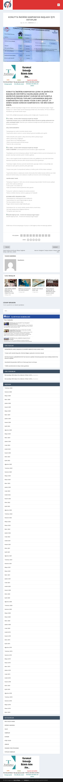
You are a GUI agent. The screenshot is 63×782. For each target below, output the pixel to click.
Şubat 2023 (8, 487)
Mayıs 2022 (8, 521)
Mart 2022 (7, 529)
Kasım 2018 (8, 681)
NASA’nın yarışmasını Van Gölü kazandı (25, 289)
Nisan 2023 (8, 479)
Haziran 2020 (8, 609)
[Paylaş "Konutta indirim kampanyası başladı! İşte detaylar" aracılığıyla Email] (46, 235)
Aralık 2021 (8, 540)
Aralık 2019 (8, 632)
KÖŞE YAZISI (8, 740)
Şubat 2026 (8, 403)
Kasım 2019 (8, 636)
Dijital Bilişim (17, 780)
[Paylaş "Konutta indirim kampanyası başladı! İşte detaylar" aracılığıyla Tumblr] (30, 235)
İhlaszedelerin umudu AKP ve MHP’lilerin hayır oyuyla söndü (50, 291)
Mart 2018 (7, 712)
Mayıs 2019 (8, 659)
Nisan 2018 (8, 708)
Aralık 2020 (8, 586)
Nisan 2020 (8, 617)
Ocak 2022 (7, 537)
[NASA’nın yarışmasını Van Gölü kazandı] (25, 283)
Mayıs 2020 (8, 613)
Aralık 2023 (8, 449)
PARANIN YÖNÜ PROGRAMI (12, 748)
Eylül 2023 (7, 460)
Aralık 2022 (8, 495)
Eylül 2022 (7, 506)
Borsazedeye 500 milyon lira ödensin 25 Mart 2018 (18, 375)
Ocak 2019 (7, 674)
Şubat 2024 (8, 441)
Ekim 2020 (7, 594)
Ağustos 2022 (8, 510)
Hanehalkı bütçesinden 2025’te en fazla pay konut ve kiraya (21, 362)
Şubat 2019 (8, 670)
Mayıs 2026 (8, 395)
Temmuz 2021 (8, 559)
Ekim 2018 (7, 685)
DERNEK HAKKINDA (10, 725)
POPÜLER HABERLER (10, 752)
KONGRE (7, 736)
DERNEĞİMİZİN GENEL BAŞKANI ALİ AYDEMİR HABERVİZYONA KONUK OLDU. (24, 349)
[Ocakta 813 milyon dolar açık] (38, 283)
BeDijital (26, 780)
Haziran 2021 (8, 563)
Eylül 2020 (7, 598)
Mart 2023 (7, 483)
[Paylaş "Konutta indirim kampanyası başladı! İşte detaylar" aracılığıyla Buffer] (39, 235)
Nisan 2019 (8, 662)
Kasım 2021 (8, 544)
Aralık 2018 (8, 678)
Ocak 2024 (7, 445)
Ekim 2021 (7, 548)
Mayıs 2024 (8, 434)
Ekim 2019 (7, 640)
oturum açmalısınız (19, 305)
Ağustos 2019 (8, 647)
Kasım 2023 (8, 453)
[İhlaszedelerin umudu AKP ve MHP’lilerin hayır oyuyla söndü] (52, 283)
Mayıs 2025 (8, 411)
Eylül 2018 (7, 689)
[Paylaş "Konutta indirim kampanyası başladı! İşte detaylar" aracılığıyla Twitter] (24, 235)
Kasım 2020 (8, 590)
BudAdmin (21, 260)
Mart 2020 (7, 620)
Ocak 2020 (7, 628)
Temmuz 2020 (8, 605)
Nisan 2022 (8, 525)
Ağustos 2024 (8, 430)
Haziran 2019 (8, 655)
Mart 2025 (7, 414)
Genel (6, 729)
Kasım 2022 (8, 498)
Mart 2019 (7, 666)
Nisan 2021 (8, 571)
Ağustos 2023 (8, 464)
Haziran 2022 (8, 517)
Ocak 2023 (7, 491)
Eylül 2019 (7, 643)
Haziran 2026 (8, 392)
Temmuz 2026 (8, 388)
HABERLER (31, 22)
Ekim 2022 (7, 502)
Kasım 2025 (8, 407)
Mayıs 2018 (8, 704)
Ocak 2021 (7, 582)
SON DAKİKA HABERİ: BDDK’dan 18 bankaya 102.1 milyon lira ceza (10, 291)
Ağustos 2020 (8, 601)
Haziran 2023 (8, 472)
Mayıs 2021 (8, 567)
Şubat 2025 (8, 418)
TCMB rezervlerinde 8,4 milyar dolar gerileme (17, 366)
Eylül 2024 (7, 426)
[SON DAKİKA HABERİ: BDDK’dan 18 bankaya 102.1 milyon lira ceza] (11, 283)
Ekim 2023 (7, 456)
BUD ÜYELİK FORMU (10, 721)
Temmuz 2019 (8, 651)
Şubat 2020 (8, 624)
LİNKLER (7, 744)
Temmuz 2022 (8, 514)
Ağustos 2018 (8, 693)
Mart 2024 (7, 437)
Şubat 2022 (8, 533)
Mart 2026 (7, 399)
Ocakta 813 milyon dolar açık (37, 289)
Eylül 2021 (7, 552)
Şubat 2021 (8, 579)
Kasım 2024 (8, 422)
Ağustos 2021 (8, 556)
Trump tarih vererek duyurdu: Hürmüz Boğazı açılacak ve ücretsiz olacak (24, 353)
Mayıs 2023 (8, 476)
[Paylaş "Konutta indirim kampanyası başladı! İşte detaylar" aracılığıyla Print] (49, 235)
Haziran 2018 (8, 701)
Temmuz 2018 (8, 697)
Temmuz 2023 (8, 468)
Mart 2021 (7, 575)
